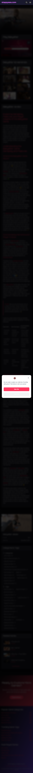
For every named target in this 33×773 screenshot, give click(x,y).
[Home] (9, 2)
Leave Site (16, 394)
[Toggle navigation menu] (30, 2)
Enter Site (16, 389)
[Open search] (26, 2)
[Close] (28, 377)
